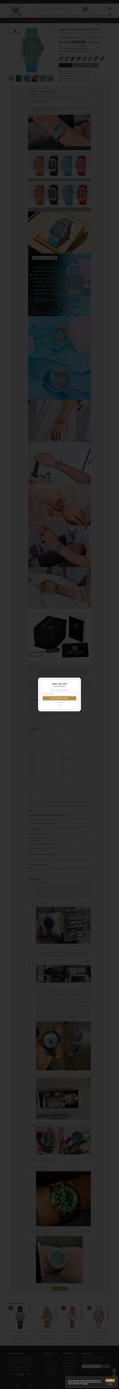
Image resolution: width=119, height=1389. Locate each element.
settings (85, 1384)
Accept (110, 1380)
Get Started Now (59, 698)
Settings (110, 1384)
